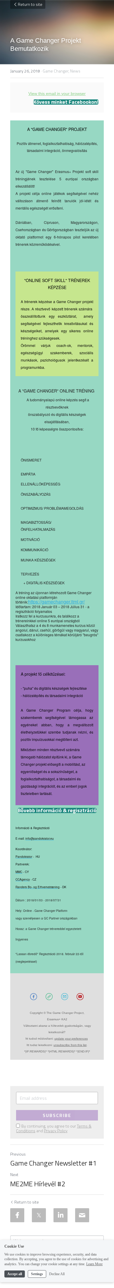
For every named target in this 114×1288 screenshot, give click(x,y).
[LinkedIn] (60, 1215)
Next (14, 1174)
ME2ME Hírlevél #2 (37, 1183)
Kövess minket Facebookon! (66, 102)
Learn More (94, 1264)
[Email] (82, 1215)
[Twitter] (39, 1215)
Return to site (30, 4)
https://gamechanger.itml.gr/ (56, 601)
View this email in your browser (57, 93)
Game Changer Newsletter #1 (53, 1163)
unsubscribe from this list (70, 1045)
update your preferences (71, 1038)
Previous (18, 1154)
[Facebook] (17, 1215)
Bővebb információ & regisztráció (57, 810)
